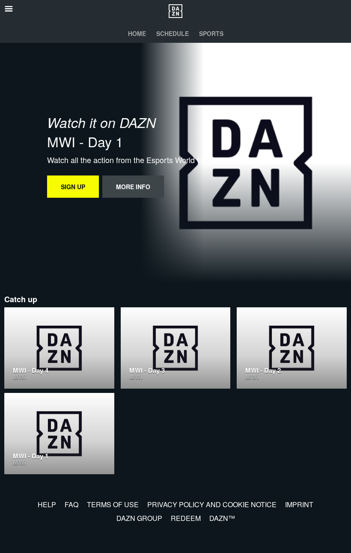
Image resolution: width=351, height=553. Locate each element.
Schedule (172, 33)
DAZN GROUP (139, 518)
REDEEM (186, 518)
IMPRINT (299, 504)
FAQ (71, 504)
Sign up (73, 186)
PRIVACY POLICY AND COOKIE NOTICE (212, 504)
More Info (133, 186)
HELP (47, 504)
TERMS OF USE (113, 504)
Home (137, 33)
